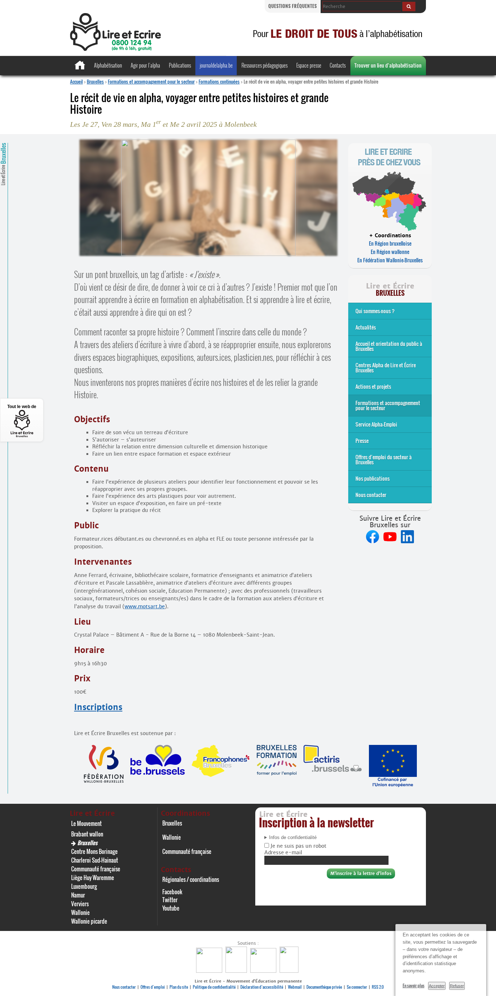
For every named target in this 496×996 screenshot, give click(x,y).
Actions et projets (373, 386)
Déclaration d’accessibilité (261, 987)
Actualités (365, 327)
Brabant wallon (87, 834)
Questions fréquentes (292, 6)
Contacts (338, 65)
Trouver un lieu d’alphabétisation (388, 65)
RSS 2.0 (378, 987)
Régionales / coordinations (190, 879)
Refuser (457, 986)
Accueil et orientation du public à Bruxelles (388, 346)
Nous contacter (370, 495)
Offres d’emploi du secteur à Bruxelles (383, 459)
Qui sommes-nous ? (375, 311)
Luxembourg (84, 886)
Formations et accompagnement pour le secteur (151, 81)
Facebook (172, 892)
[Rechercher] (408, 6)
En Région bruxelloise (390, 243)
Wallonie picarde (89, 921)
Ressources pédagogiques (264, 65)
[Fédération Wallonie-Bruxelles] (210, 971)
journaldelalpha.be (216, 65)
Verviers (80, 904)
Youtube (170, 908)
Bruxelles (95, 81)
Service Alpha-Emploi (376, 424)
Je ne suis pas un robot (297, 846)
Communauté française (95, 869)
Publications (180, 65)
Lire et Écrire (3, 164)
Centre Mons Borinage (94, 851)
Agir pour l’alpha (145, 65)
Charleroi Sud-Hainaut (94, 860)
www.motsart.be (145, 606)
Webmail (295, 987)
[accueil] (115, 49)
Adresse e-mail (283, 852)
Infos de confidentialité (293, 837)
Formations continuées (219, 81)
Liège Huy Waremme (92, 878)
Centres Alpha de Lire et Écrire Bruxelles (385, 367)
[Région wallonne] (290, 971)
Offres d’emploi (153, 987)
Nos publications (372, 478)
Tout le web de (21, 406)
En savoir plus (413, 985)
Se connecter (357, 987)
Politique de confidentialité (214, 987)
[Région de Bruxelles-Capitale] (237, 971)
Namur (78, 895)
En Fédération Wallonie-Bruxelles (390, 260)
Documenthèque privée (324, 987)
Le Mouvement (86, 823)
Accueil (76, 81)
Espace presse (308, 65)
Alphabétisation (108, 65)
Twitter (170, 900)
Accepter (437, 986)
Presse (362, 440)
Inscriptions (98, 707)
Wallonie (80, 912)
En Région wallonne (390, 251)
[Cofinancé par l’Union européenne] (264, 971)
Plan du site (179, 987)
